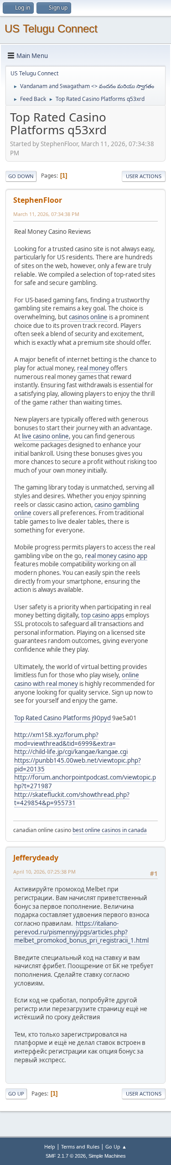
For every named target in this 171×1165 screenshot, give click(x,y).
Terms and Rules (80, 1146)
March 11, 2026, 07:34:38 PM (46, 214)
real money (93, 368)
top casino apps (102, 615)
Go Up (16, 1093)
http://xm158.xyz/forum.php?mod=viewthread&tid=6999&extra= (65, 739)
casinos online (88, 317)
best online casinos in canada (110, 830)
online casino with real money (76, 679)
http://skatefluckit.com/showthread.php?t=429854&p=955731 (72, 799)
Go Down (21, 176)
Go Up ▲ (116, 1146)
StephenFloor (37, 200)
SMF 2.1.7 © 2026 (66, 1156)
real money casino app (116, 556)
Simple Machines (107, 1156)
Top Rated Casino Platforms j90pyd (62, 718)
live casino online (45, 436)
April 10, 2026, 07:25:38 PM (44, 871)
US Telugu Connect (51, 28)
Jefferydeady (35, 858)
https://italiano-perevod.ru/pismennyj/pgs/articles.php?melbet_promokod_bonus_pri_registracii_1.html (81, 931)
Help (49, 1146)
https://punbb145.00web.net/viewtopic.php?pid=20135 (77, 764)
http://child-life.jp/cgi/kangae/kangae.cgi (71, 752)
